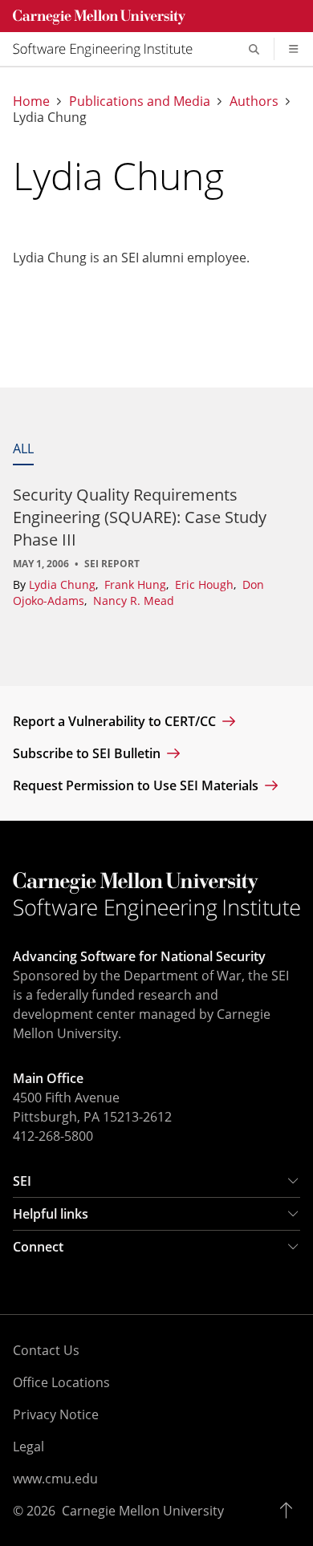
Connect (38, 1247)
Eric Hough (206, 584)
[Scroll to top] (290, 1510)
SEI (22, 1181)
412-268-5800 (53, 1136)
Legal (28, 1446)
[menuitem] (109, 49)
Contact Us (46, 1350)
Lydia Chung (64, 584)
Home (31, 101)
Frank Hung (136, 584)
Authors (254, 101)
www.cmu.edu (55, 1478)
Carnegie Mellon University (143, 1511)
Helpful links (50, 1214)
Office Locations (61, 1382)
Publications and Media (139, 101)
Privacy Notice (56, 1414)
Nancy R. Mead (133, 600)
